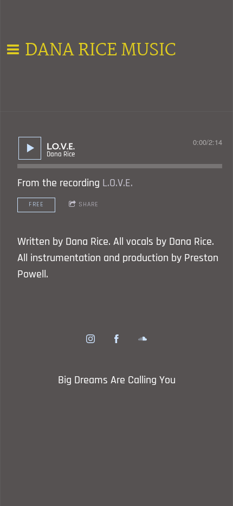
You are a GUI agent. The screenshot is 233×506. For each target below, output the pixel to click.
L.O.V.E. (117, 183)
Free (36, 204)
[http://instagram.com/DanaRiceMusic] (90, 338)
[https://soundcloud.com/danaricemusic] (142, 338)
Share (89, 204)
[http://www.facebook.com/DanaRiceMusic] (116, 338)
